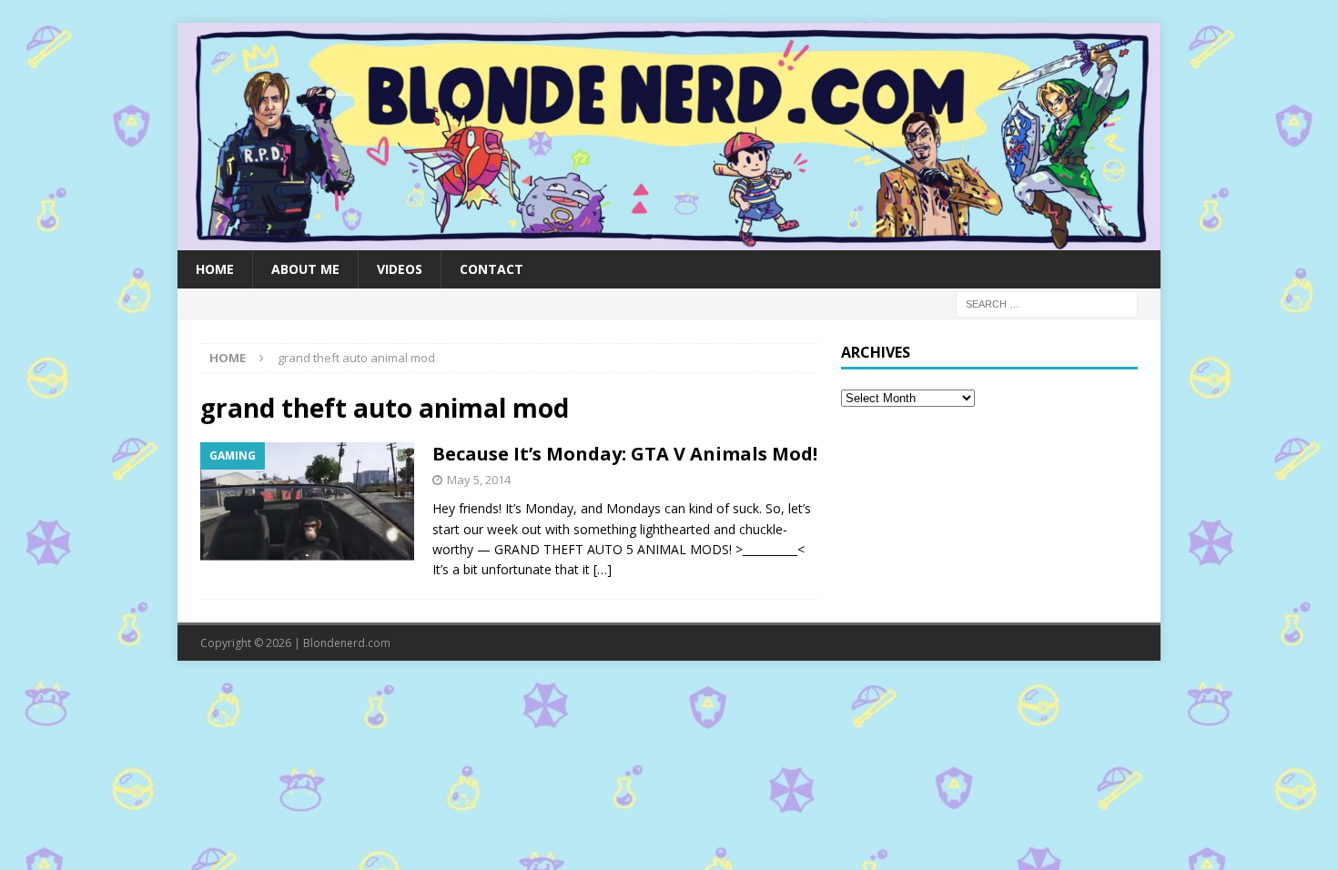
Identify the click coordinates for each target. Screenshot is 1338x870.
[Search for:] (1047, 302)
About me (305, 269)
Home (215, 269)
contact (491, 269)
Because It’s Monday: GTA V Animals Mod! (624, 453)
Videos (399, 269)
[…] (602, 569)
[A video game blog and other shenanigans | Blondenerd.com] (669, 239)
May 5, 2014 (479, 479)
